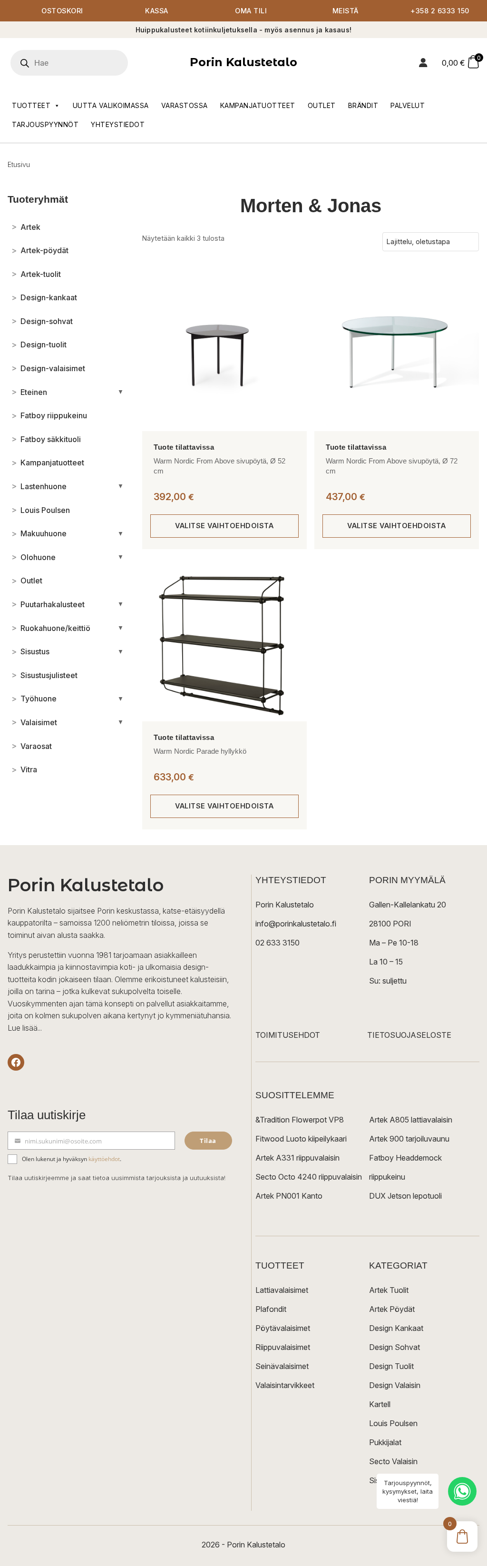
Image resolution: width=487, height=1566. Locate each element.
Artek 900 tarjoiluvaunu (409, 1138)
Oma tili (251, 11)
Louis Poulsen (393, 1423)
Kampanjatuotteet (257, 105)
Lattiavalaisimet (281, 1290)
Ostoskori (62, 11)
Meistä (345, 11)
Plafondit (270, 1309)
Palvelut (407, 105)
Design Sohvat (394, 1347)
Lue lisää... (25, 1028)
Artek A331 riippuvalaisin (297, 1157)
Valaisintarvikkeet (284, 1385)
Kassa (156, 11)
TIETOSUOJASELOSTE (409, 1035)
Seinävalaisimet (282, 1366)
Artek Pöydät (392, 1309)
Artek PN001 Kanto (288, 1196)
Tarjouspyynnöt (45, 124)
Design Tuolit (391, 1366)
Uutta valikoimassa (111, 105)
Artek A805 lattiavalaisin (410, 1119)
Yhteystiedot (118, 124)
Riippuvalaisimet (282, 1347)
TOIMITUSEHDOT (287, 1035)
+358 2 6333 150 (439, 11)
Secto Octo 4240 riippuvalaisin (308, 1177)
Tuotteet (31, 105)
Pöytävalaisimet (282, 1328)
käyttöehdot (104, 1159)
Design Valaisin (394, 1385)
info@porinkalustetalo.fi (295, 923)
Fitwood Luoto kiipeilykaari (301, 1138)
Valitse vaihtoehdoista (224, 526)
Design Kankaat (396, 1328)
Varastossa (184, 105)
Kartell (379, 1404)
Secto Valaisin (393, 1461)
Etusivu (19, 164)
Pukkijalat (385, 1442)
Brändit (363, 105)
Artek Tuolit (389, 1290)
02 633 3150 (277, 942)
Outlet (322, 105)
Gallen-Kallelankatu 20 (407, 904)
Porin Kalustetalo (243, 62)
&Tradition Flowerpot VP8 (299, 1119)
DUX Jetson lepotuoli (405, 1196)
